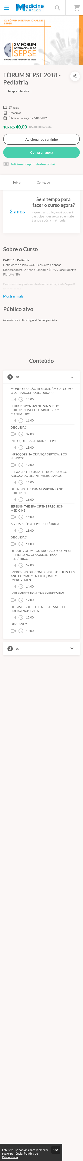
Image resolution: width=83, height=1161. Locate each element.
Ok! (55, 1150)
